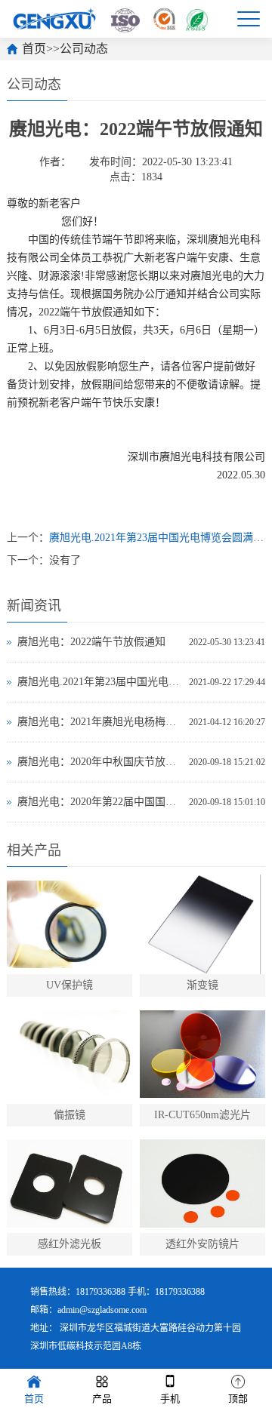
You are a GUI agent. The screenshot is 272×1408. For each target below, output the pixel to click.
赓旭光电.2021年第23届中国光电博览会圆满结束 (99, 681)
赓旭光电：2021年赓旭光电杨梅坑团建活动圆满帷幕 (99, 721)
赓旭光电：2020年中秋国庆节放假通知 (99, 761)
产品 (102, 1398)
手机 (170, 1398)
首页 (34, 48)
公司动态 (84, 48)
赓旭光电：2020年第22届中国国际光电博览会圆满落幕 (99, 801)
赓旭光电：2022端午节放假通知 (91, 641)
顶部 (238, 1398)
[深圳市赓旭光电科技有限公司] (110, 18)
